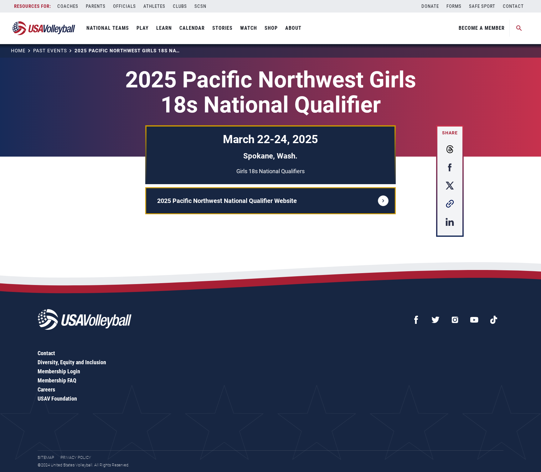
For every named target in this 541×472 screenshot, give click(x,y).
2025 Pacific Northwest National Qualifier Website (227, 201)
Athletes (154, 6)
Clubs (180, 6)
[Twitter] (435, 320)
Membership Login (59, 371)
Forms (453, 6)
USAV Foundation (57, 398)
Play (143, 28)
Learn (164, 28)
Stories (222, 28)
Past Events (50, 51)
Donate (430, 6)
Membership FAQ (57, 380)
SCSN (200, 6)
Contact (513, 6)
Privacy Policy (75, 457)
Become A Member (482, 28)
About (293, 28)
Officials (124, 6)
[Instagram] (455, 320)
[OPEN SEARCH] (519, 28)
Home (18, 51)
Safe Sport (482, 6)
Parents (96, 6)
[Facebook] (416, 320)
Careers (46, 389)
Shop (271, 28)
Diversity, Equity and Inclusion (72, 362)
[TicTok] (494, 320)
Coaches (67, 6)
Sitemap (46, 457)
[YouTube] (474, 320)
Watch (248, 28)
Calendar (192, 28)
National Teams (107, 28)
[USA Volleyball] (44, 28)
